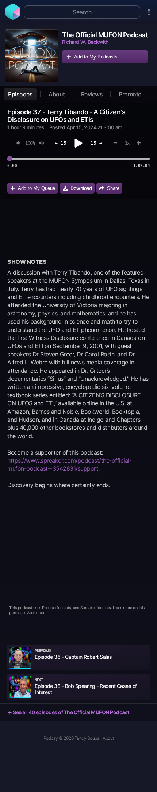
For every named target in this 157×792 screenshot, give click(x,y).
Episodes (20, 94)
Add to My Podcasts (96, 57)
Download (81, 188)
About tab (35, 612)
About (57, 94)
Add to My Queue (36, 188)
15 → (96, 143)
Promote (130, 94)
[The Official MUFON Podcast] (31, 55)
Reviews (92, 94)
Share (113, 188)
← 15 (60, 143)
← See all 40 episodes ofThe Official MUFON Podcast (68, 712)
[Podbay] (12, 17)
